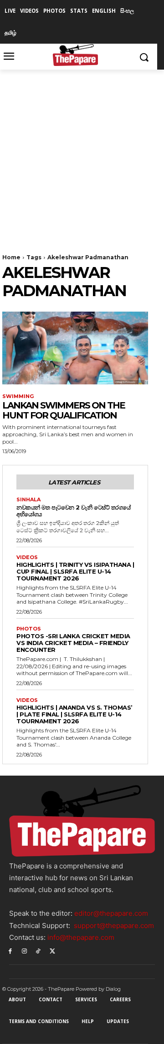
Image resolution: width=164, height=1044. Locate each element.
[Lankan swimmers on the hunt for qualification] (75, 348)
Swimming (18, 396)
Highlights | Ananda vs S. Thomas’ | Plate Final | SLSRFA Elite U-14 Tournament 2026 (74, 714)
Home (11, 257)
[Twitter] (52, 950)
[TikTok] (38, 950)
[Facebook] (10, 950)
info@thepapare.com (80, 937)
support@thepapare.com (114, 925)
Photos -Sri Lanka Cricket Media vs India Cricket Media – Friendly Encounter (73, 642)
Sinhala (28, 500)
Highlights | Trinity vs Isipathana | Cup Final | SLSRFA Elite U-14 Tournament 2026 (75, 571)
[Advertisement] (82, 156)
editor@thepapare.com (111, 913)
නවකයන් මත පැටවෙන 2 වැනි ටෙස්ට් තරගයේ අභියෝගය (73, 511)
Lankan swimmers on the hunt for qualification (63, 410)
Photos (28, 629)
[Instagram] (24, 950)
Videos (27, 557)
